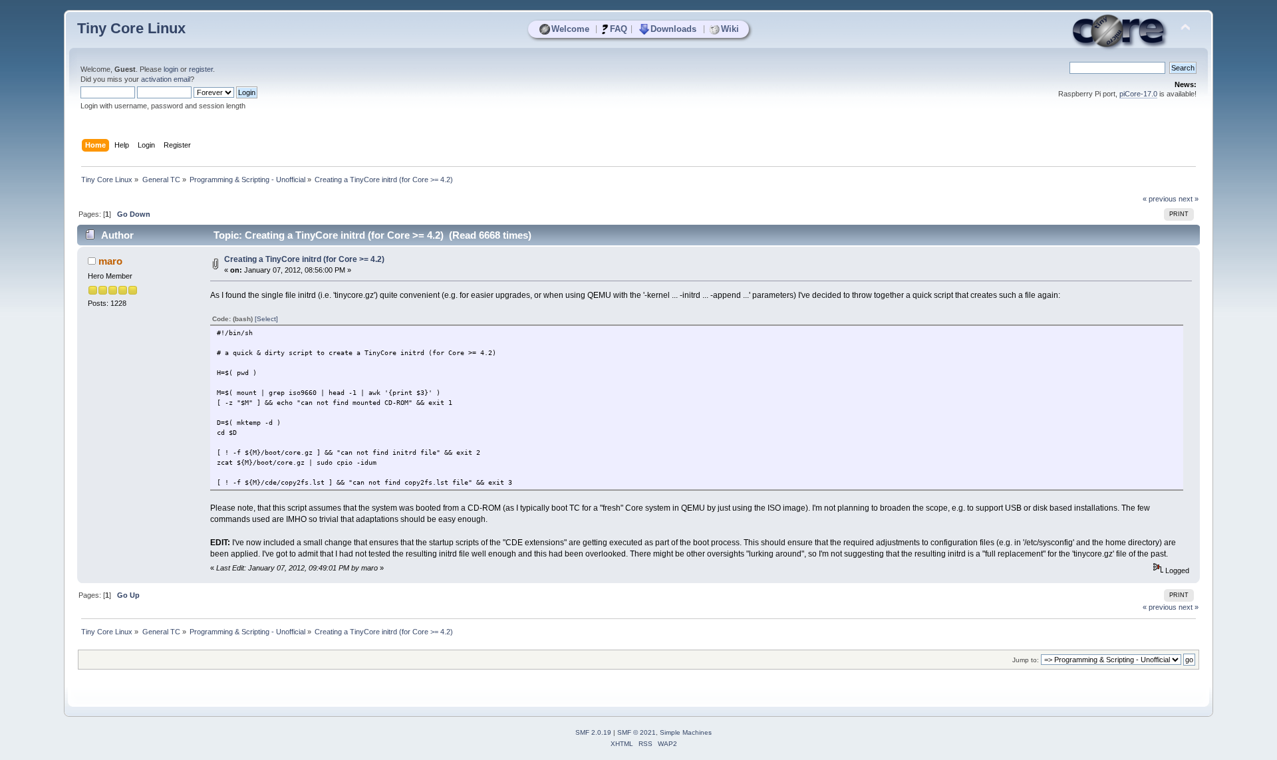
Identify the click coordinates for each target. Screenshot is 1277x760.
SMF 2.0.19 (593, 732)
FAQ (618, 29)
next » (1189, 199)
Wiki (730, 29)
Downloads (673, 29)
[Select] (266, 318)
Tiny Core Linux (131, 28)
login (171, 69)
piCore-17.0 (1138, 94)
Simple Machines (686, 732)
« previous (1160, 199)
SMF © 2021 (636, 732)
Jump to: (1025, 660)
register (201, 69)
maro (110, 261)
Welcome (570, 29)
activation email (165, 79)
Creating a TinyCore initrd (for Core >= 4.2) (304, 259)
